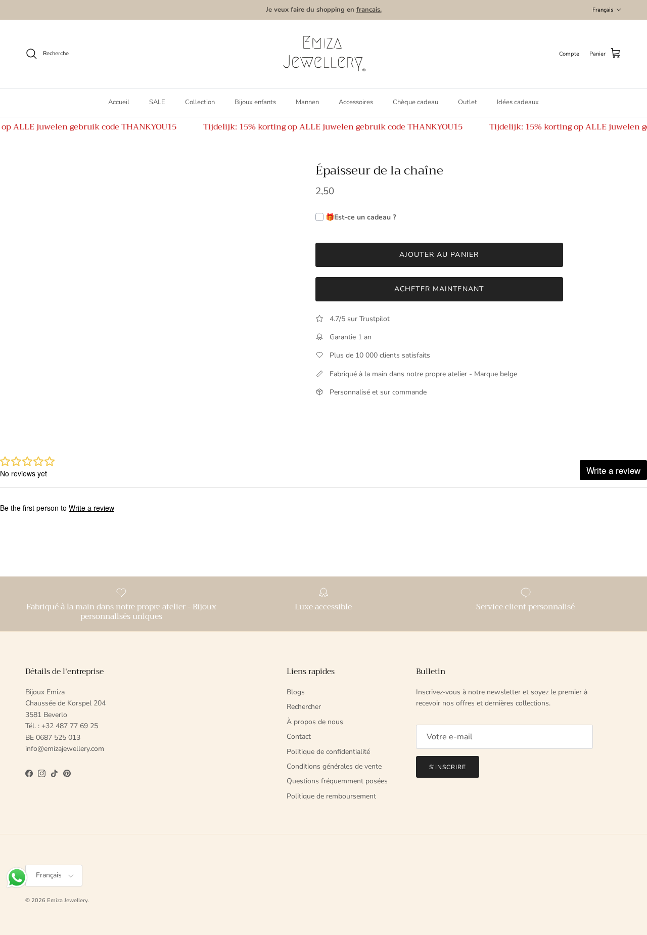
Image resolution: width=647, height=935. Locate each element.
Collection (200, 102)
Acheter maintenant (439, 289)
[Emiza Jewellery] (323, 54)
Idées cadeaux (518, 102)
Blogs (296, 692)
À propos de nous (315, 722)
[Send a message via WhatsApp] (17, 877)
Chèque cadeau (415, 102)
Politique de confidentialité (328, 751)
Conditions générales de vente (334, 766)
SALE (157, 102)
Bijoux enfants (255, 102)
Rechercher (304, 706)
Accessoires (356, 102)
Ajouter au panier (439, 254)
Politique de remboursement (331, 796)
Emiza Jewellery (67, 900)
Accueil (118, 102)
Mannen (307, 102)
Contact (299, 736)
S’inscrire (447, 767)
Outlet (467, 102)
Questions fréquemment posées (337, 781)
